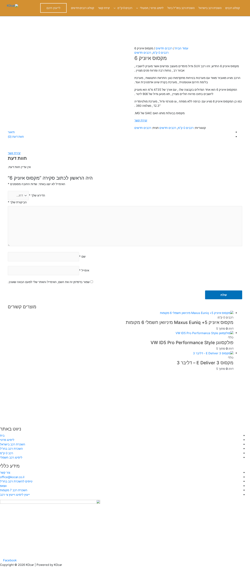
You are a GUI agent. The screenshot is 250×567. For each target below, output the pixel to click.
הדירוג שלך (37, 195)
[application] (138, 8)
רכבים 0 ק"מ (161, 52)
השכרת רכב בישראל (209, 8)
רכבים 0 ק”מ (124, 8)
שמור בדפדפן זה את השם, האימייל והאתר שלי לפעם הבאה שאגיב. (49, 282)
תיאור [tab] (11, 132)
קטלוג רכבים (232, 8)
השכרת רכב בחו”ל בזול (181, 8)
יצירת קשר (104, 8)
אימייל (84, 270)
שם (82, 256)
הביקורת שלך (17, 202)
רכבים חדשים (164, 48)
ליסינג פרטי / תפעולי (151, 8)
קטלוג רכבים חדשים (82, 8)
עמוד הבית (181, 48)
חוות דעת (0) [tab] (16, 136)
